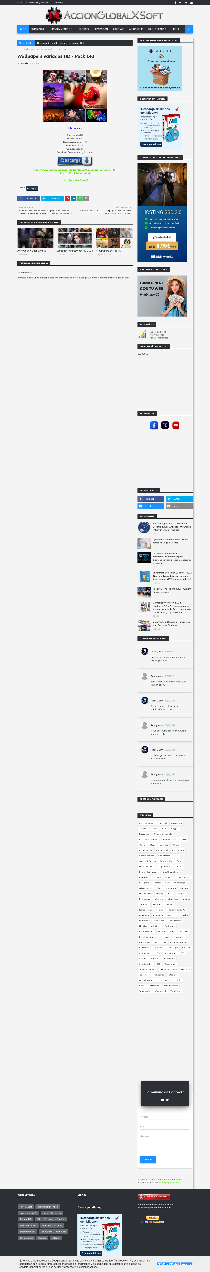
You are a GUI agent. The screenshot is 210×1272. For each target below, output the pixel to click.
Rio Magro (173, 947)
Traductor (143, 975)
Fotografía (144, 882)
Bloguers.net (26, 1237)
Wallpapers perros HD (108, 250)
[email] (191, 2)
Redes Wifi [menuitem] (118, 29)
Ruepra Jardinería (52, 1212)
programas (144, 942)
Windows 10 (144, 991)
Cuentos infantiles (147, 861)
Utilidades (164, 980)
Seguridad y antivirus (166, 953)
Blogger (174, 828)
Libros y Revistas (146, 910)
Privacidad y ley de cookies (38, 2)
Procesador (179, 937)
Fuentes (157, 882)
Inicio (19, 2)
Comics (175, 845)
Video (142, 985)
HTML (170, 893)
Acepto (186, 1263)
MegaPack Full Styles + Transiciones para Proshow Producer (171, 623)
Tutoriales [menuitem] (37, 29)
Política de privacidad (168, 1182)
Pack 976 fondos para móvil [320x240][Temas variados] (172, 590)
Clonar (142, 845)
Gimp (159, 888)
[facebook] (175, 2)
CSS (176, 855)
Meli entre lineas (28, 1225)
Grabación (171, 888)
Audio (154, 828)
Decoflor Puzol (27, 1231)
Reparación (158, 947)
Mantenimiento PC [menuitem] (61, 29)
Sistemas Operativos (148, 958)
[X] (165, 429)
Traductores (158, 975)
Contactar (58, 2)
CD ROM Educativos (148, 839)
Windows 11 (160, 991)
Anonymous (157, 676)
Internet (186, 899)
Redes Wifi (144, 947)
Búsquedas (144, 834)
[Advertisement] (75, 377)
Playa (172, 931)
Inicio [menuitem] (23, 29)
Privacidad (164, 937)
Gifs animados (145, 888)
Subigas (42, 1237)
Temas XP (185, 969)
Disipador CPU (164, 866)
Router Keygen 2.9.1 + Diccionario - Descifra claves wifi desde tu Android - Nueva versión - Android (172, 526)
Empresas (143, 877)
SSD (159, 964)
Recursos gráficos (178, 942)
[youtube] (186, 2)
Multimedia (144, 920)
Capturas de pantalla (163, 834)
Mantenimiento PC (176, 910)
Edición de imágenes (148, 872)
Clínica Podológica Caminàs (51, 1219)
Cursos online (166, 861)
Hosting (160, 893)
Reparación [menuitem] (101, 29)
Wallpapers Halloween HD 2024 (75, 250)
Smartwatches (145, 964)
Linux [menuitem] (176, 29)
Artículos (143, 828)
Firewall (169, 877)
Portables (183, 931)
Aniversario (176, 823)
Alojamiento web (147, 823)
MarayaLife (26, 1219)
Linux (161, 910)
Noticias (143, 926)
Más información (168, 1263)
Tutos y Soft (157, 651)
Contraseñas (178, 850)
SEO (183, 953)
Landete (168, 904)
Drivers (179, 866)
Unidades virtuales (147, 980)
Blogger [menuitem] (84, 29)
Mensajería (158, 915)
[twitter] (180, 2)
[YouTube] (176, 429)
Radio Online (160, 942)
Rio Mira (186, 947)
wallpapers (29, 49)
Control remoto (146, 855)
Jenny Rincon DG (28, 1212)
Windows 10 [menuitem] (136, 29)
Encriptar (157, 877)
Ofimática (155, 926)
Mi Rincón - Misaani (52, 1225)
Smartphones (168, 958)
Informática (173, 899)
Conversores (164, 855)
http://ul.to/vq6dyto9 (75, 180)
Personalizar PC (146, 931)
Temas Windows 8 (168, 969)
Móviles (184, 915)
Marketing (144, 915)
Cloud (152, 845)
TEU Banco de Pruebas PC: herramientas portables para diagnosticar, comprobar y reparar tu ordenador (172, 558)
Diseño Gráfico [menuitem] (157, 29)
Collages (164, 845)
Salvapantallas (145, 953)
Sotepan (56, 1237)
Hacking (184, 888)
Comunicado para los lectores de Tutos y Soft (60, 43)
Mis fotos (172, 915)
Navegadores (175, 920)
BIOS (164, 828)
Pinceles (162, 931)
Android (163, 823)
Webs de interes (170, 985)
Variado (177, 980)
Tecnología (170, 964)
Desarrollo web (146, 866)
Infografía (158, 899)
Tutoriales (172, 975)
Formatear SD (183, 877)
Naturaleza (159, 920)
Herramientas (145, 893)
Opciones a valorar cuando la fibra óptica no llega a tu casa (170, 541)
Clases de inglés (169, 839)
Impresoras (144, 899)
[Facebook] (154, 429)
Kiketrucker (23, 63)
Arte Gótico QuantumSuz (31, 250)
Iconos (181, 893)
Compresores (145, 850)
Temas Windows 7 (147, 969)
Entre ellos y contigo (47, 1206)
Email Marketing (170, 872)
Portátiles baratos (147, 937)
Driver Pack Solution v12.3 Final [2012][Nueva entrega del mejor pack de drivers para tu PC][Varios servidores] (172, 576)
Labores (157, 904)
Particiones (170, 926)
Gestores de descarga (175, 882)
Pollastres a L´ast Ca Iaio (53, 1231)
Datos (179, 861)
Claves (184, 839)
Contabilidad (162, 850)
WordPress (175, 991)
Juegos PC (144, 904)
